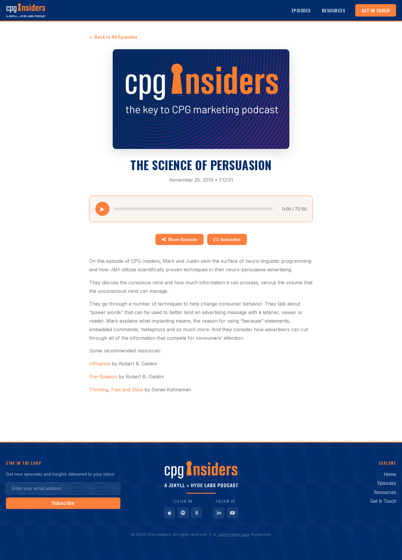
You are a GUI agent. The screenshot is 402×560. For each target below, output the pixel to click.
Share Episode (182, 239)
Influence (99, 364)
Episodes (301, 10)
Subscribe (230, 239)
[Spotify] (183, 513)
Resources (333, 10)
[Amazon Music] (196, 513)
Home (390, 474)
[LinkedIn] (219, 513)
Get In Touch (376, 10)
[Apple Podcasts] (169, 513)
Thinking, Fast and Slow (116, 390)
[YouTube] (232, 513)
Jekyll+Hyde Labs (233, 534)
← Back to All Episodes (113, 37)
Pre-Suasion (103, 377)
